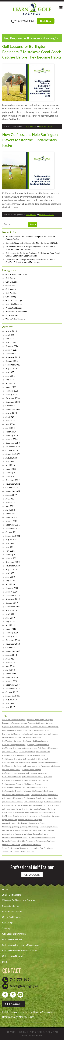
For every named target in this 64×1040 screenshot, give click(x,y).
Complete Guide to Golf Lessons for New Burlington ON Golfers (33, 243)
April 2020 (10, 584)
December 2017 (13, 685)
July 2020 (10, 573)
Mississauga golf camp (36, 823)
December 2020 (13, 562)
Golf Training (11, 297)
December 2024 (13, 398)
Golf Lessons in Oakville (33, 798)
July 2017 (10, 703)
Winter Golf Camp (27, 852)
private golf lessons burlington (36, 834)
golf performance (9, 805)
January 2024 (12, 439)
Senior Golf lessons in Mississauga (15, 848)
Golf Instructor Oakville (11, 777)
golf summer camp (40, 805)
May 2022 (10, 506)
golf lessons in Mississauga (12, 798)
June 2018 (10, 662)
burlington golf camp (30, 734)
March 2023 (11, 469)
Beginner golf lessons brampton (14, 723)
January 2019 (12, 636)
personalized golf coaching (12, 834)
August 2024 (11, 413)
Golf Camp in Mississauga (47, 748)
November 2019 (13, 599)
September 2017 (13, 696)
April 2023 (10, 465)
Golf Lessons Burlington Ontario (34, 787)
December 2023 (13, 443)
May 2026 (10, 339)
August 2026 (11, 331)
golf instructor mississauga (36, 773)
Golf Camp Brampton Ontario (13, 745)
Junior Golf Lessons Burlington (30, 820)
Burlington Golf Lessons (48, 734)
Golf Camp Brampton (40, 741)
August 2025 (11, 368)
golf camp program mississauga (14, 755)
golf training (23, 809)
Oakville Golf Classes (29, 830)
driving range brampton (11, 737)
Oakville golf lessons (46, 830)
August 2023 (11, 458)
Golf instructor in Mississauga (13, 773)
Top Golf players (46, 848)
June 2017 (10, 707)
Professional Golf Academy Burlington (41, 841)
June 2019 (10, 618)
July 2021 (10, 543)
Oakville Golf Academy (11, 830)
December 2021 (13, 525)
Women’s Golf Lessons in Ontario (18, 900)
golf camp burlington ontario (38, 745)
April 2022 (10, 510)
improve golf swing (9, 820)
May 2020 (10, 581)
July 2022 (10, 499)
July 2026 (10, 335)
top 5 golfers (34, 848)
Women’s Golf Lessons (15, 319)
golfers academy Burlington (49, 816)
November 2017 (13, 688)
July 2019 (10, 614)
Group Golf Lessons (11, 917)
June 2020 (10, 577)
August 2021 (11, 540)
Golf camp (27, 741)
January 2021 (12, 558)
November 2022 (13, 484)
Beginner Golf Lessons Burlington (41, 723)
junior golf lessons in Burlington (14, 823)
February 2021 (12, 554)
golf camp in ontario (27, 752)
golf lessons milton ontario (12, 802)
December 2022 (13, 480)
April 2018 (10, 670)
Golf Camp (7, 922)
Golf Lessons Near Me (13, 956)
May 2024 (10, 424)
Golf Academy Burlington (16, 274)
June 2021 (10, 547)
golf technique (53, 805)
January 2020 (12, 592)
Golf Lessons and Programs (12, 784)
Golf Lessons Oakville (52, 802)
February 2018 (12, 677)
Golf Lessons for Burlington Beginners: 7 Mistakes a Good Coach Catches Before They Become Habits (32, 51)
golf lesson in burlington (11, 780)
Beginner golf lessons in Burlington (15, 727)
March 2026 (11, 342)
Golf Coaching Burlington (12, 766)
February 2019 (12, 633)
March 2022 (11, 514)
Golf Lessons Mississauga (33, 802)
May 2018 (10, 666)
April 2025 (10, 383)
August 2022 (11, 495)
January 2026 (12, 350)
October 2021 (12, 532)
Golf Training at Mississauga (13, 812)
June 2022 (10, 502)
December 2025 (13, 354)
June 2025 (10, 376)
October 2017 (12, 692)
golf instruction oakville (11, 770)
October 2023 (12, 450)
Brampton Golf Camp (40, 730)
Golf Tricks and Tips (14, 300)
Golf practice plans (24, 805)
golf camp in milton (29, 748)
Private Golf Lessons (12, 911)
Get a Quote (32, 874)
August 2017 (11, 700)
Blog (4, 962)
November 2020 (13, 566)
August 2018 (11, 655)
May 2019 (10, 621)
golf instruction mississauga (49, 766)
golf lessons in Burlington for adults (15, 795)
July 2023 (10, 461)
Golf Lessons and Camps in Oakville (19, 950)
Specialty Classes (10, 906)
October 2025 (12, 361)
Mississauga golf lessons (49, 827)
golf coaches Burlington (28, 762)
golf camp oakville (43, 752)
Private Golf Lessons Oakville (13, 841)
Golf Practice (11, 293)
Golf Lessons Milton (12, 939)
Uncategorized (12, 315)
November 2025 (13, 357)
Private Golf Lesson (14, 308)
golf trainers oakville (10, 809)
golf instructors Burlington (32, 777)
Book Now (45, 21)
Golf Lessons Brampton (33, 784)
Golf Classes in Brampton (12, 759)
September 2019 (13, 607)
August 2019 (11, 610)
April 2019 (10, 625)
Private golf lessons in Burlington (15, 837)
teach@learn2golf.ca (24, 986)
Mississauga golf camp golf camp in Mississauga (20, 827)
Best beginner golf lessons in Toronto (16, 730)
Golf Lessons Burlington (11, 787)
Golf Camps (10, 278)
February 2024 (12, 435)
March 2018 (11, 674)
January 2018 (12, 681)
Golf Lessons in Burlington (42, 791)
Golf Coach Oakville (10, 762)
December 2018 (13, 640)
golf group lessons (30, 766)
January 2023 (12, 476)
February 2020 (12, 588)
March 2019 (11, 629)
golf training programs (28, 816)
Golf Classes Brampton (36, 755)
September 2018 (13, 651)
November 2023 (13, 447)
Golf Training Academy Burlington (43, 809)
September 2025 (13, 365)
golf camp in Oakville (10, 752)
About (5, 889)
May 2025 (10, 380)
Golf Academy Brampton (31, 737)
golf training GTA (31, 812)
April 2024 (10, 428)
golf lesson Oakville (29, 780)
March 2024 (11, 432)
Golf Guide (10, 285)
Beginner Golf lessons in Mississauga (44, 727)
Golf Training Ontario (10, 816)
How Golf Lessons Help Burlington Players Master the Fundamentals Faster (30, 139)
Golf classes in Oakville (31, 759)
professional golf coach (11, 845)
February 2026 (12, 346)
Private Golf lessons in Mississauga (42, 837)
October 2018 (12, 648)
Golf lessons (31, 126)
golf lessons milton (50, 798)
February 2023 (12, 473)
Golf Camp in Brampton (11, 748)
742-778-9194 (24, 21)
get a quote (13, 1003)
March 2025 (11, 387)
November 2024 (13, 402)
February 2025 (12, 391)
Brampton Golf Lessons (11, 734)
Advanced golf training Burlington (40, 720)
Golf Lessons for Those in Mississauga (16, 791)
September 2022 (13, 491)
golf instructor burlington (31, 770)
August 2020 (11, 569)
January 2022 (12, 521)
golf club (45, 759)
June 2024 (10, 421)
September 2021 (13, 536)
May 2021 (10, 551)
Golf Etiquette (12, 282)
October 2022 (12, 488)
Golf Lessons (43, 780)
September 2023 (13, 454)
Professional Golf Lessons (16, 312)
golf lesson (48, 777)
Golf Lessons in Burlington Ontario (44, 795)
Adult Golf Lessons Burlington (13, 720)
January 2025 (12, 394)
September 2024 (13, 409)
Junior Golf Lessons (14, 304)
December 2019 (13, 595)
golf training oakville (47, 812)
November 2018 (13, 644)
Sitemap (6, 928)
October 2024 (12, 406)
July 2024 (10, 417)
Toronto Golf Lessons (10, 852)
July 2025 (10, 372)
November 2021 (13, 528)
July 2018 (10, 659)
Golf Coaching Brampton (48, 762)
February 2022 (12, 517)
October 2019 (12, 603)
